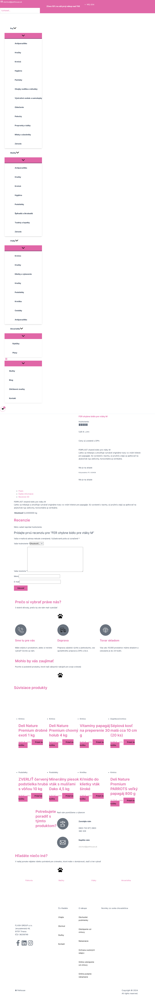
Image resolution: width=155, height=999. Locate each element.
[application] (14, 28)
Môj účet (90, 4)
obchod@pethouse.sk (88, 847)
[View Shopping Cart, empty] (2, 409)
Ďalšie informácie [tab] (25, 494)
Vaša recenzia (20, 571)
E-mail (16, 582)
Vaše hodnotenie (22, 543)
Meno (16, 576)
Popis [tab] (20, 491)
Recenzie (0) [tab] (23, 497)
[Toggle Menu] (23, 35)
